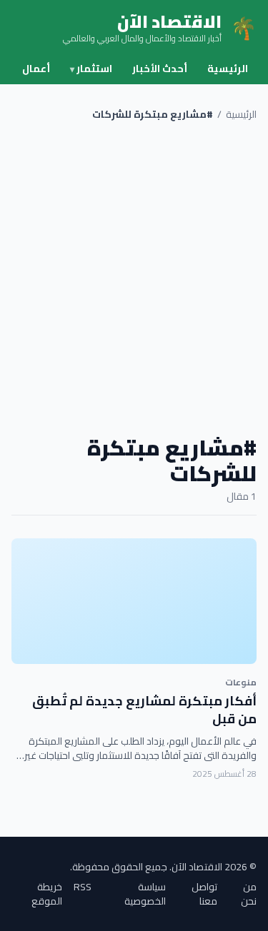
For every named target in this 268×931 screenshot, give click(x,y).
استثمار (91, 68)
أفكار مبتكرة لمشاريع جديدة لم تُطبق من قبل (144, 709)
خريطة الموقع (46, 894)
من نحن (249, 894)
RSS (82, 888)
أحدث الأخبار (159, 68)
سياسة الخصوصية (145, 894)
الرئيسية (227, 68)
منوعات (241, 682)
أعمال (36, 68)
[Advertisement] (134, 278)
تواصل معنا (204, 894)
